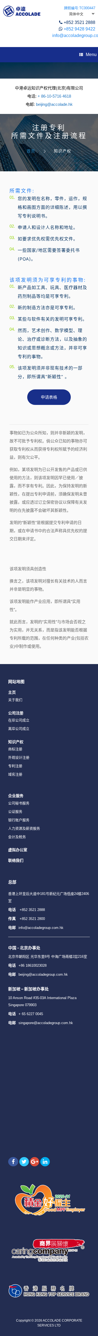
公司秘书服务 (18, 803)
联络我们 (15, 860)
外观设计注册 (18, 757)
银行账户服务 (18, 820)
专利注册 (15, 766)
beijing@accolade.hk (54, 104)
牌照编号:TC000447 (79, 8)
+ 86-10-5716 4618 (54, 96)
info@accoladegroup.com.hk (41, 928)
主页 (12, 692)
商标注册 (15, 749)
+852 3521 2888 (79, 22)
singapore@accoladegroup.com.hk (46, 1023)
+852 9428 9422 (79, 29)
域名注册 (15, 774)
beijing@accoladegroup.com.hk (43, 974)
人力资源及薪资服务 (24, 828)
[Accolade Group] (22, 11)
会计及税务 (17, 837)
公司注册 (15, 713)
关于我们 (15, 700)
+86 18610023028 (33, 965)
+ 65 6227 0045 (31, 1014)
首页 (31, 151)
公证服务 (15, 812)
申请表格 (49, 397)
